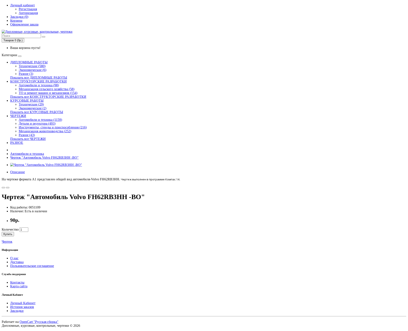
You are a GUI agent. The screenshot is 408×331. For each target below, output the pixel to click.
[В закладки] (3, 187)
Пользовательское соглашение (32, 266)
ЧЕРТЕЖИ (18, 116)
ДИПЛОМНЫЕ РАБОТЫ (29, 62)
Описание (17, 172)
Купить (7, 234)
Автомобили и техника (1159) (40, 119)
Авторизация (28, 13)
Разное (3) (26, 74)
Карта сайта (18, 286)
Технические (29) (31, 104)
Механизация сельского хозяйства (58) (46, 89)
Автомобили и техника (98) (39, 85)
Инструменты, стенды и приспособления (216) (53, 127)
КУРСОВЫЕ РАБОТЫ (27, 100)
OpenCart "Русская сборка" (39, 322)
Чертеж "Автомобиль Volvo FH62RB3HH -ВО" (44, 157)
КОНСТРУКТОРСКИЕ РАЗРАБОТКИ (38, 81)
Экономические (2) (32, 108)
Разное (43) (27, 135)
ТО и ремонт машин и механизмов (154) (48, 93)
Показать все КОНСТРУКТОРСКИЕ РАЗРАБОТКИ (48, 96)
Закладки (17, 310)
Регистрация (28, 9)
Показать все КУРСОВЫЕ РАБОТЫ (36, 112)
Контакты (17, 282)
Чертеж (7, 241)
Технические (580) (32, 66)
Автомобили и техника (27, 154)
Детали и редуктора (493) (37, 123)
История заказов (22, 307)
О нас (14, 258)
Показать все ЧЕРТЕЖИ (28, 139)
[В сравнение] (7, 187)
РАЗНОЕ (16, 142)
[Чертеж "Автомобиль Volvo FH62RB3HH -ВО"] (46, 165)
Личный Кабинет (22, 303)
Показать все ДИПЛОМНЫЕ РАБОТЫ (38, 77)
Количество (10, 229)
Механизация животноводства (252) (45, 131)
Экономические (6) (32, 70)
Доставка (17, 262)
